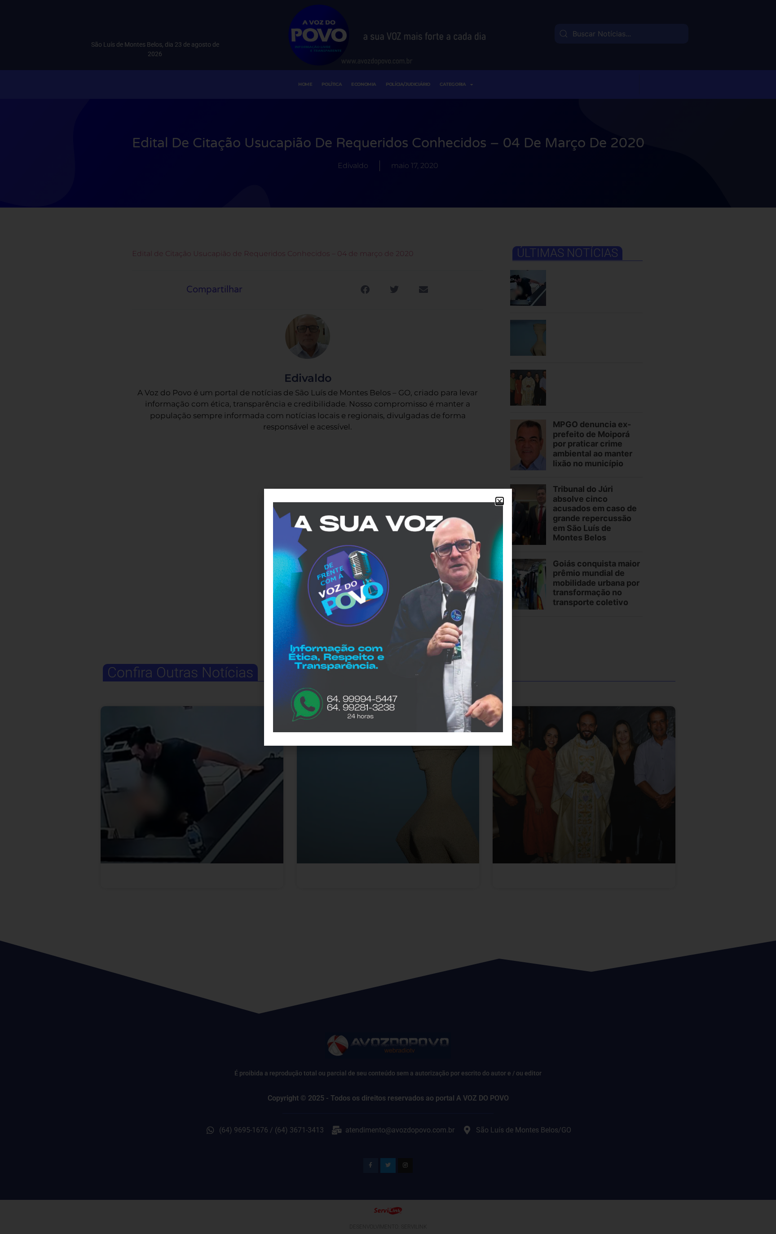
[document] (388, 617)
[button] (499, 501)
